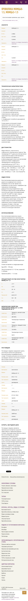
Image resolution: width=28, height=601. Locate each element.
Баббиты (4, 573)
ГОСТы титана (5, 501)
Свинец (3, 580)
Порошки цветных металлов (8, 544)
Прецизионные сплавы (7, 488)
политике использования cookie (10, 598)
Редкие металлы (5, 534)
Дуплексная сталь (6, 555)
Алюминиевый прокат (7, 566)
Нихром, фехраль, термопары (9, 485)
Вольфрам (4, 527)
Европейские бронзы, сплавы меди (10, 512)
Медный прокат (5, 516)
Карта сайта (22, 588)
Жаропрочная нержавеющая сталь (10, 548)
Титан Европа (5, 503)
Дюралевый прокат (6, 568)
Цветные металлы (8, 564)
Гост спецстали (5, 492)
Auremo (6, 2)
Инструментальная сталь (8, 560)
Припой (3, 575)
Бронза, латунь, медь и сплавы (13, 507)
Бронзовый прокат (6, 509)
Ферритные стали (6, 553)
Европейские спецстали (7, 490)
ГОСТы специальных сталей (8, 557)
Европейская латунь (6, 521)
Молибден (4, 529)
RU (17, 2)
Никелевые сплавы (8, 483)
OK (24, 592)
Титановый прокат (6, 498)
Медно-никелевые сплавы (8, 514)
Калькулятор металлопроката (17, 477)
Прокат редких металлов (8, 531)
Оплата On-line (5, 477)
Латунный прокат (6, 518)
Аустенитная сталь (6, 551)
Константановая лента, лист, (10, 20)
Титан (4, 496)
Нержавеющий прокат (7, 546)
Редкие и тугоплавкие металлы (13, 525)
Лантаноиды (5, 536)
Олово (3, 577)
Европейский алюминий (7, 571)
